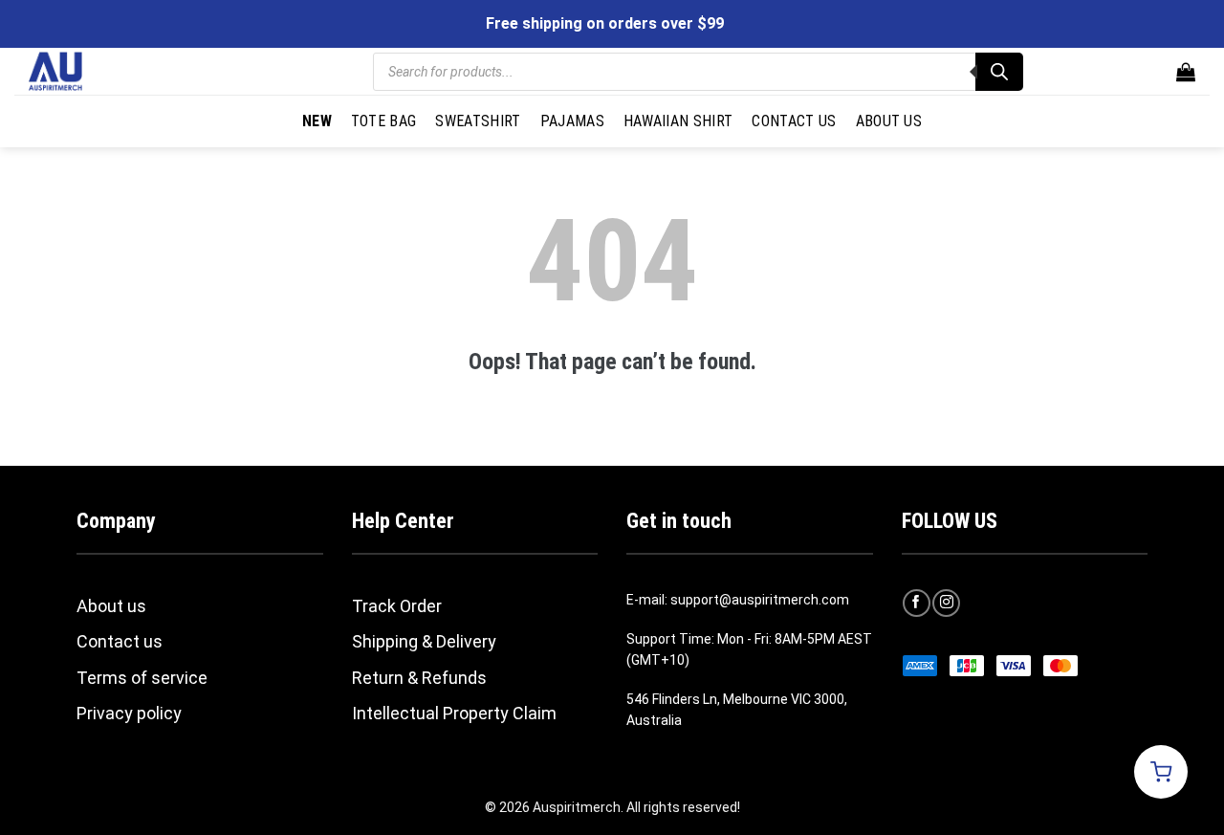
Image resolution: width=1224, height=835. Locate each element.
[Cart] (1185, 72)
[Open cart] (1161, 772)
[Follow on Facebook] (916, 603)
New (317, 121)
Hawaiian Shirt (677, 121)
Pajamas (572, 121)
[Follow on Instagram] (946, 603)
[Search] (999, 72)
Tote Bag (384, 121)
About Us (889, 121)
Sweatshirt (477, 121)
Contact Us (794, 121)
